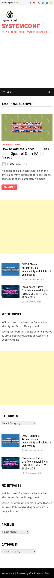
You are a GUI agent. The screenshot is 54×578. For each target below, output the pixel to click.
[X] (39, 2)
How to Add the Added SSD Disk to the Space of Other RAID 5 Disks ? (25, 153)
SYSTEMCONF (21, 26)
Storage (6, 144)
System (16, 144)
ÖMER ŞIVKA (15, 164)
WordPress (34, 573)
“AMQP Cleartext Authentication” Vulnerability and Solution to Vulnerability (37, 269)
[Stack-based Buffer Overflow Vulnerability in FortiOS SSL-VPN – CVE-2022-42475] (11, 287)
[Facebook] (30, 2)
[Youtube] (34, 2)
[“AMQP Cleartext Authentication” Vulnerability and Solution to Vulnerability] (11, 265)
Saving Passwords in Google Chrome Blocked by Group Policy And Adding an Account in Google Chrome (27, 335)
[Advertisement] (27, 64)
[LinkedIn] (47, 2)
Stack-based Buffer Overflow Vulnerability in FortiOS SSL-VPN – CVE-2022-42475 (35, 292)
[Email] (50, 2)
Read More (9, 187)
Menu (9, 92)
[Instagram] (43, 2)
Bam (47, 573)
